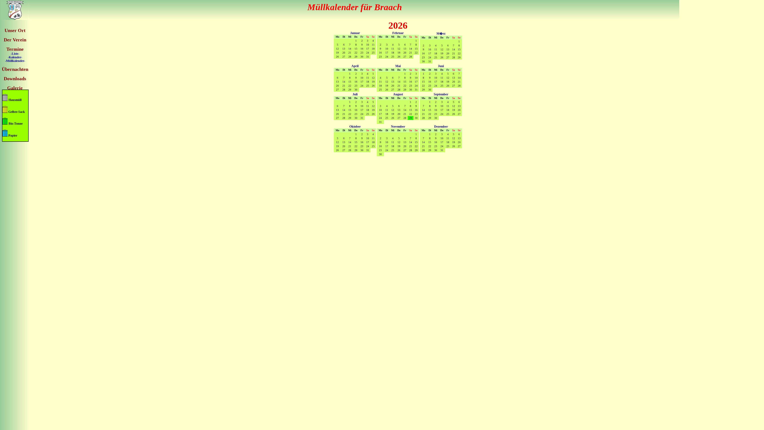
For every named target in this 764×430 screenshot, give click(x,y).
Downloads (15, 78)
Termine (15, 49)
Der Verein (15, 39)
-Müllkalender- (15, 61)
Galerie (15, 88)
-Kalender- (15, 57)
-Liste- (15, 53)
